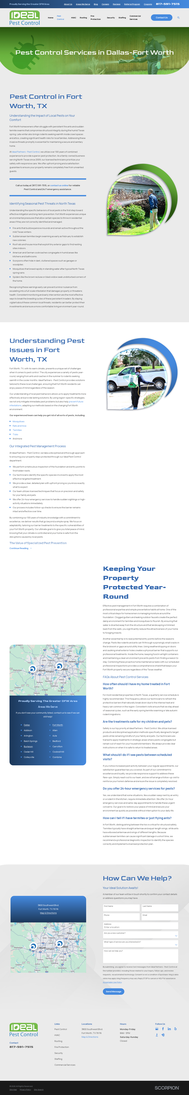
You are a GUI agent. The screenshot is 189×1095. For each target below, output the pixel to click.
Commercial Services (65, 1064)
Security (59, 1053)
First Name (108, 906)
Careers (105, 4)
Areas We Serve (83, 4)
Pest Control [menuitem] (60, 17)
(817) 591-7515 (39, 185)
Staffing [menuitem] (122, 17)
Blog (96, 4)
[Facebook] (162, 1028)
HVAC (57, 1035)
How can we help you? (113, 951)
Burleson (28, 746)
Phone (106, 915)
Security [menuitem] (111, 17)
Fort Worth (58, 725)
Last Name (147, 906)
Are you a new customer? (115, 933)
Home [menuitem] (50, 17)
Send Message (113, 991)
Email (145, 915)
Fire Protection (62, 1047)
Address (107, 924)
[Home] (25, 17)
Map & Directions (48, 913)
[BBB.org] (156, 1034)
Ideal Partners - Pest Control (26, 151)
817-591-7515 (168, 4)
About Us (68, 4)
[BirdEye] (162, 1034)
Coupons (148, 4)
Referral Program (132, 4)
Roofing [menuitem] (83, 17)
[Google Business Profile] (156, 1028)
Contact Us (162, 17)
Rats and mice (19, 425)
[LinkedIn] (169, 1028)
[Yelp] (175, 1028)
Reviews (116, 4)
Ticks (15, 434)
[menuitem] (13, 1089)
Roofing (58, 1041)
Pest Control (61, 1029)
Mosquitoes (18, 421)
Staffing (58, 1058)
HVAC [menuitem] (73, 17)
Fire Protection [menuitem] (96, 17)
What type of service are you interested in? (122, 942)
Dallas (27, 725)
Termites (17, 430)
